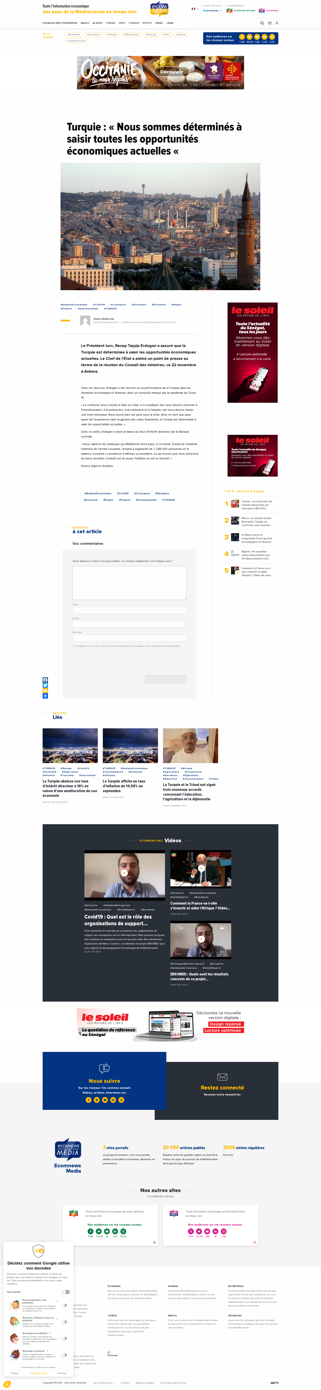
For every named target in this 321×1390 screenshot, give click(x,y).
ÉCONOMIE (114, 1286)
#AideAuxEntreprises (116, 905)
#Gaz (166, 34)
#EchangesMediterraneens (187, 964)
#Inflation (49, 775)
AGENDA (173, 1286)
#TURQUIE (110, 309)
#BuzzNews (148, 910)
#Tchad (213, 779)
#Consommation (113, 772)
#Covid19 (99, 305)
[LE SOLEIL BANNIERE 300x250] (253, 456)
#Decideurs (139, 305)
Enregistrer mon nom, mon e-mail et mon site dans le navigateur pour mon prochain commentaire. (128, 646)
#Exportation (70, 772)
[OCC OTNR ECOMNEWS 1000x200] (160, 72)
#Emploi (177, 305)
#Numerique (131, 34)
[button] (7, 1384)
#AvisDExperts (126, 910)
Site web (77, 632)
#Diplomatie (190, 775)
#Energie (151, 34)
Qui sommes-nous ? (103, 1383)
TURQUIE (133, 23)
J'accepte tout (38, 1373)
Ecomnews (211, 10)
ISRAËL (159, 23)
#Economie (93, 34)
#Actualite (74, 34)
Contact (125, 1383)
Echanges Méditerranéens (60, 23)
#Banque (66, 768)
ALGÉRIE (98, 23)
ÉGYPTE (147, 23)
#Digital (181, 34)
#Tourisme (67, 775)
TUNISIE (110, 23)
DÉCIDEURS (235, 1315)
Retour (15, 1373)
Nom (76, 604)
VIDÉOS (112, 1315)
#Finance (66, 309)
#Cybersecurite (77, 41)
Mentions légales (145, 1383)
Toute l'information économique (89, 9)
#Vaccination (87, 775)
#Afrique (186, 768)
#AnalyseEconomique (74, 305)
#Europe (112, 34)
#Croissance (118, 305)
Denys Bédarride (104, 319)
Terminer (62, 1373)
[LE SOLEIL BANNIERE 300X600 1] (253, 353)
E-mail (76, 618)
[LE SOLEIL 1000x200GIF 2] (160, 1025)
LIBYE (122, 23)
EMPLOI (172, 1315)
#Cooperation (193, 772)
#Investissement (88, 309)
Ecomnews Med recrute (173, 1383)
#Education (170, 779)
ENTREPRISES (236, 1286)
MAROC (85, 23)
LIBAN (170, 23)
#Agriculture (171, 772)
